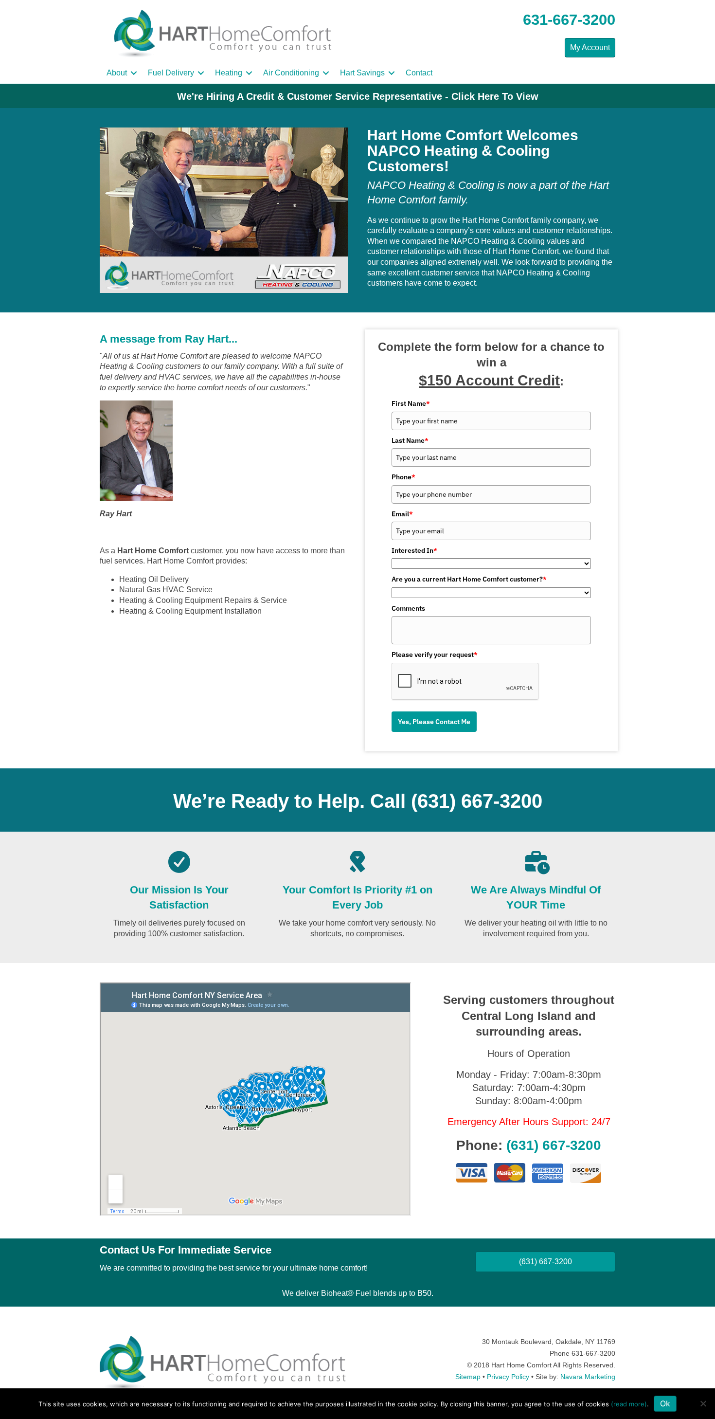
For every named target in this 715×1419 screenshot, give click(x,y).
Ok (665, 1403)
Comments (408, 608)
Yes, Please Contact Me (434, 721)
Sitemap (468, 1377)
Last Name (410, 440)
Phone (403, 477)
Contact (419, 73)
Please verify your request (435, 654)
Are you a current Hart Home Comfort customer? (469, 579)
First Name (411, 403)
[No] (703, 1403)
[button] (134, 73)
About (117, 73)
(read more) (629, 1404)
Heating (228, 73)
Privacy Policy (508, 1377)
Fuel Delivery (171, 73)
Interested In (414, 550)
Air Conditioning (291, 73)
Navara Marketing (587, 1377)
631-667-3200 (569, 19)
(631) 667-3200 (476, 801)
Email (402, 513)
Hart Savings (362, 73)
